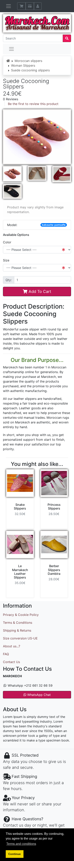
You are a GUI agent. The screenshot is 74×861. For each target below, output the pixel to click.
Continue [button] (14, 853)
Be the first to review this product (33, 104)
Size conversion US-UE (20, 638)
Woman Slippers (23, 65)
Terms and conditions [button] (21, 843)
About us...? (11, 646)
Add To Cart (39, 291)
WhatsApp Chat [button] (38, 695)
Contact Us (11, 662)
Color (7, 242)
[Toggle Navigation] (8, 6)
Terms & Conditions (17, 623)
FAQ (6, 654)
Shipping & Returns (17, 630)
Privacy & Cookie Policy (21, 615)
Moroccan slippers (28, 61)
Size (6, 260)
